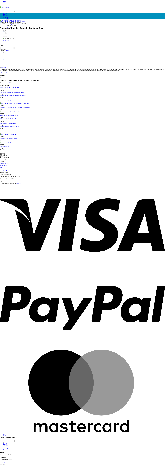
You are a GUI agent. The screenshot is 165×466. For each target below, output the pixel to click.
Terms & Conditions (4, 163)
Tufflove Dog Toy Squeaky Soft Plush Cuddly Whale (12, 92)
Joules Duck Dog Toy (5, 146)
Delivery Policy (3, 170)
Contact (4, 2)
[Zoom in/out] (0, 464)
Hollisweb (18, 183)
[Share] (3, 464)
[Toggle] (0, 67)
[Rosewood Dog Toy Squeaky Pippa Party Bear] (6, 36)
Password (2, 457)
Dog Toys (11, 24)
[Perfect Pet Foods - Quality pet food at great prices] (4, 7)
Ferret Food (5, 16)
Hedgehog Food (7, 18)
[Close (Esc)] (4, 464)
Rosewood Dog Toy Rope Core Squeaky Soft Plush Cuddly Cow (15, 107)
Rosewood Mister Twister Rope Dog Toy (9, 131)
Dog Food (5, 14)
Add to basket (3, 49)
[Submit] (3, 442)
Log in (10, 459)
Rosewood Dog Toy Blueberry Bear (8, 123)
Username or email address (6, 454)
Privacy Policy (3, 165)
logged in (8, 82)
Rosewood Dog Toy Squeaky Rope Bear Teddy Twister (12, 100)
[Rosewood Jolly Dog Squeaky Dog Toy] (6, 43)
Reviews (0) (4, 72)
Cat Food (5, 13)
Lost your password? (4, 462)
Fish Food (5, 15)
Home (1, 24)
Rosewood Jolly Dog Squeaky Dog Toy (9, 115)
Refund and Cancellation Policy (7, 167)
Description (4, 67)
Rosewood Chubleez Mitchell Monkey (8, 138)
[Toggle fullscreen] (1, 464)
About (4, 1)
